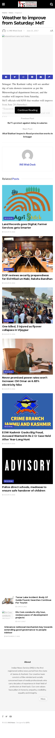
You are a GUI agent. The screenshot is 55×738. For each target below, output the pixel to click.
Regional (18, 13)
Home (4, 13)
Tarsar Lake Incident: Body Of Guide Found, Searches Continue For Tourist (33, 600)
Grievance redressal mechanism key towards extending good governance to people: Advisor (28, 630)
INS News (11, 722)
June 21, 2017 (32, 31)
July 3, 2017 (21, 621)
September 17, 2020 (13, 636)
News (11, 13)
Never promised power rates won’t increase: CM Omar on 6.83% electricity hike (24, 381)
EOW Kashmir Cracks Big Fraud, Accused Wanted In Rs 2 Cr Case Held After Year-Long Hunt (26, 436)
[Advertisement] (23, 549)
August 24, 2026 (9, 389)
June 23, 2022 (22, 606)
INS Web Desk (15, 31)
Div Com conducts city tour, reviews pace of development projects (32, 615)
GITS (27, 722)
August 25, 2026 (9, 232)
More (43, 699)
